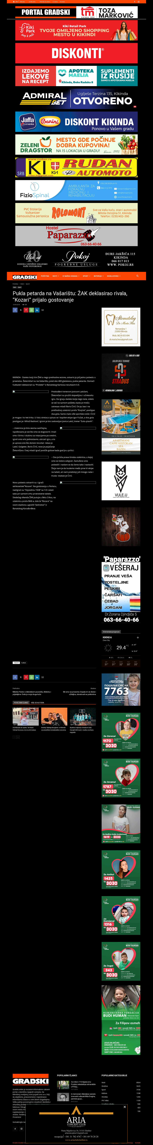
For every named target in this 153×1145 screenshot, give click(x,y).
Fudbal (23, 663)
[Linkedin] (37, 310)
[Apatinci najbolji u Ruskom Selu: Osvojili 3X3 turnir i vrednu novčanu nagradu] (83, 717)
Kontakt (62, 2)
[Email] (42, 310)
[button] (137, 276)
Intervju (98, 276)
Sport (85, 276)
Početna (45, 276)
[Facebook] (134, 1)
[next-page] (17, 737)
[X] (20, 310)
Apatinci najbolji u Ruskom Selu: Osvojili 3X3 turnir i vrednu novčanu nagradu (82, 730)
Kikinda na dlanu (45, 2)
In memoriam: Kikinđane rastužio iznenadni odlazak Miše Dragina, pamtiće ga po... (83, 1096)
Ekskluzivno (113, 276)
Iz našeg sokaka (70, 276)
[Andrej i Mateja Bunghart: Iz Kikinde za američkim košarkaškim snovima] (54, 717)
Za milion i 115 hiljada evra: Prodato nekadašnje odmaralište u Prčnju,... (83, 1084)
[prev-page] (14, 737)
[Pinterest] (26, 310)
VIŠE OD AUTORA (37, 703)
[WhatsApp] (31, 310)
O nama (55, 2)
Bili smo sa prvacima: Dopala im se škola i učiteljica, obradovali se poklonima (79, 693)
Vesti (54, 276)
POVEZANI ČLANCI (21, 703)
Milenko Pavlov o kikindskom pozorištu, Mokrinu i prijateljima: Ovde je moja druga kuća (32, 693)
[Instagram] (138, 1)
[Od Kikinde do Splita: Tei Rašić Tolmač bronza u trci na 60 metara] (26, 717)
